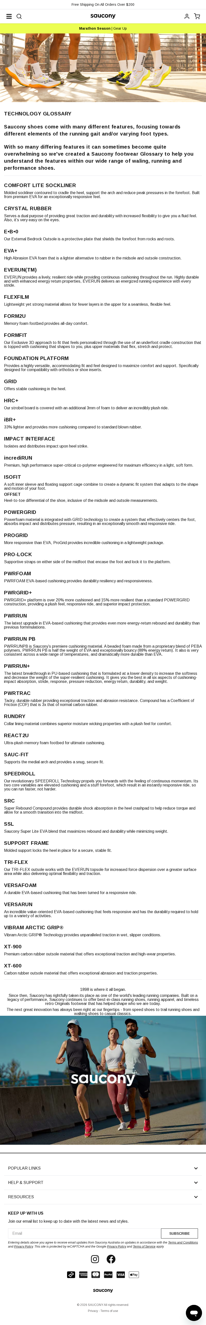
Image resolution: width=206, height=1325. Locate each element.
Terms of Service (144, 1246)
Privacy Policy (23, 1246)
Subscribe (179, 1233)
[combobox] (84, 1233)
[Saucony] (103, 16)
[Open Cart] (197, 16)
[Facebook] (111, 1259)
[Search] (19, 16)
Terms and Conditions (183, 1242)
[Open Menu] (9, 16)
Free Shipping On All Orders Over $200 (103, 5)
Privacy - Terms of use (103, 1311)
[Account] (187, 16)
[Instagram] (95, 1259)
